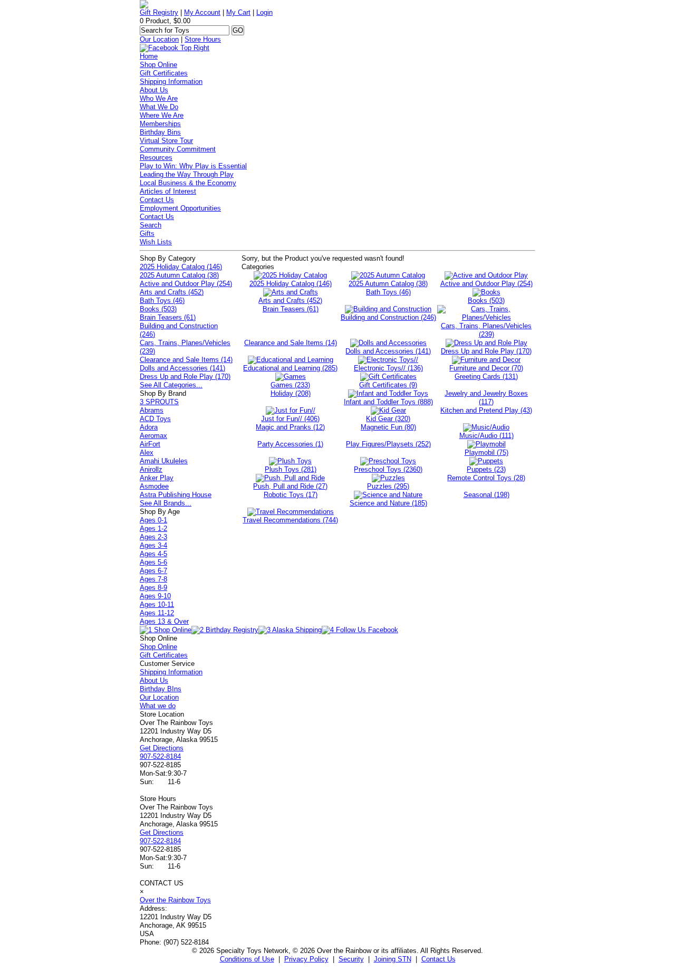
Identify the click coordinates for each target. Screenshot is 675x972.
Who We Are (159, 98)
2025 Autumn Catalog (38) (179, 275)
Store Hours (203, 39)
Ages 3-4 (153, 545)
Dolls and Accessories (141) (182, 368)
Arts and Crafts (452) (172, 292)
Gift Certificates (164, 73)
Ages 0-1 (153, 520)
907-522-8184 (160, 756)
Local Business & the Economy (188, 183)
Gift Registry (159, 12)
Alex (146, 452)
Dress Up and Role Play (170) (185, 376)
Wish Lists (156, 242)
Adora (149, 427)
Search (150, 225)
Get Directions (162, 748)
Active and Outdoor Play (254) (186, 284)
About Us (154, 90)
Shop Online (158, 65)
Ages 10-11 (157, 604)
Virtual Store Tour (166, 141)
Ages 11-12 (157, 613)
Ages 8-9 (153, 588)
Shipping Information (171, 81)
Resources (156, 157)
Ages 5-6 (153, 562)
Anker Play (156, 478)
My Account (202, 12)
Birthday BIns (160, 689)
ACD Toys (155, 419)
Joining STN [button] (392, 959)
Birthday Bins (160, 132)
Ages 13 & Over (164, 621)
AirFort (150, 444)
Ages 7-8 (153, 579)
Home (149, 56)
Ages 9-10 (155, 596)
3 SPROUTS (159, 402)
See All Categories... (171, 385)
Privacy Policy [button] (306, 959)
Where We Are (162, 115)
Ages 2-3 (153, 537)
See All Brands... (165, 503)
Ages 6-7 (153, 571)
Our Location (159, 39)
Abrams (151, 410)
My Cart (238, 12)
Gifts (147, 233)
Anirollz (151, 469)
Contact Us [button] (438, 959)
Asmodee (154, 486)
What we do (158, 706)
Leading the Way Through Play (187, 174)
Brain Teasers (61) (168, 317)
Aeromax (153, 436)
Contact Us (157, 200)
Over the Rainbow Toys (175, 900)
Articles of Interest (168, 191)
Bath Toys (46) (162, 300)
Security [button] (351, 959)
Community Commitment (178, 149)
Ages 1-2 (153, 528)
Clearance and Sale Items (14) (186, 360)
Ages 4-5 (153, 554)
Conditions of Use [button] (247, 959)
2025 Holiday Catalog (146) (181, 267)
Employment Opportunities (180, 208)
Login (264, 12)
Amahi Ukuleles (164, 461)
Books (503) (158, 309)
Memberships (160, 124)
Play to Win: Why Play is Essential (193, 166)
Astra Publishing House (175, 495)
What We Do (159, 107)
